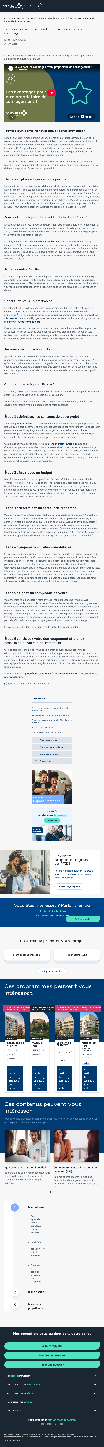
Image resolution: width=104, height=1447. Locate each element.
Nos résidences (48, 740)
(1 (5, 683)
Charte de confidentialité (65, 1434)
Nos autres (14, 1410)
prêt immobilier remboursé (44, 241)
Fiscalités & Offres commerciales (42, 1434)
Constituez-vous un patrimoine (46, 732)
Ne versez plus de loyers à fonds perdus (50, 715)
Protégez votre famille (42, 727)
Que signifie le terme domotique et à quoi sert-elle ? (36, 1224)
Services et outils (49, 754)
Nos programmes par (23, 1384)
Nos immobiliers (18, 1375)
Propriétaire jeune (77, 954)
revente (13, 318)
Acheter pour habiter (23, 18)
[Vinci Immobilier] (11, 6)
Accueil (7, 18)
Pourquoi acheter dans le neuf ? (50, 18)
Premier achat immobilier (27, 954)
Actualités (45, 761)
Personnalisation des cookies (14, 1436)
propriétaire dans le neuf (39, 673)
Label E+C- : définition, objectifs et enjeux (36, 1248)
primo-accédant (24, 423)
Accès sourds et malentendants (85, 1436)
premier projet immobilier (63, 443)
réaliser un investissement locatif (22, 321)
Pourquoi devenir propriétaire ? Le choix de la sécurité (52, 721)
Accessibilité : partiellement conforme (57, 1436)
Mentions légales (22, 1434)
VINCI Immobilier (68, 673)
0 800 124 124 (52, 911)
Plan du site (8, 1434)
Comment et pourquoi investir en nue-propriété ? (36, 1273)
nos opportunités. (14, 677)
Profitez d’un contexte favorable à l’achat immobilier (51, 709)
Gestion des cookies (34, 1436)
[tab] (50, 1192)
